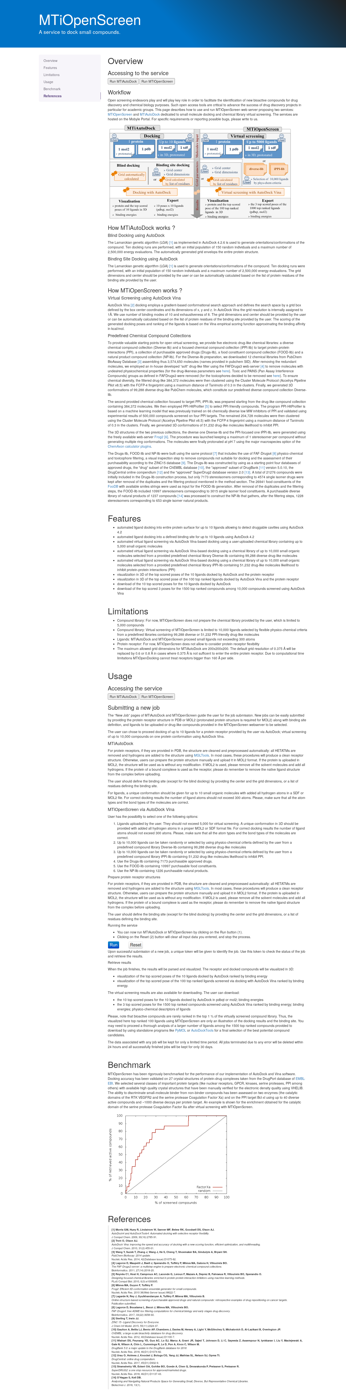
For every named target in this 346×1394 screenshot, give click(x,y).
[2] (132, 305)
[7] (215, 453)
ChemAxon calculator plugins (129, 446)
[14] (180, 495)
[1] (171, 242)
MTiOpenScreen (120, 114)
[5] (207, 406)
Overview (50, 60)
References (53, 95)
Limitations (52, 74)
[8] (274, 453)
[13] (247, 472)
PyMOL (180, 1030)
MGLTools (201, 755)
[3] (139, 361)
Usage (48, 81)
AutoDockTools (202, 1030)
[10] (201, 467)
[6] (166, 436)
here (225, 371)
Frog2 (158, 436)
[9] (183, 462)
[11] (262, 467)
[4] (262, 366)
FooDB (113, 486)
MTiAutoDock (150, 114)
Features (50, 67)
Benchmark (52, 88)
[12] (160, 472)
